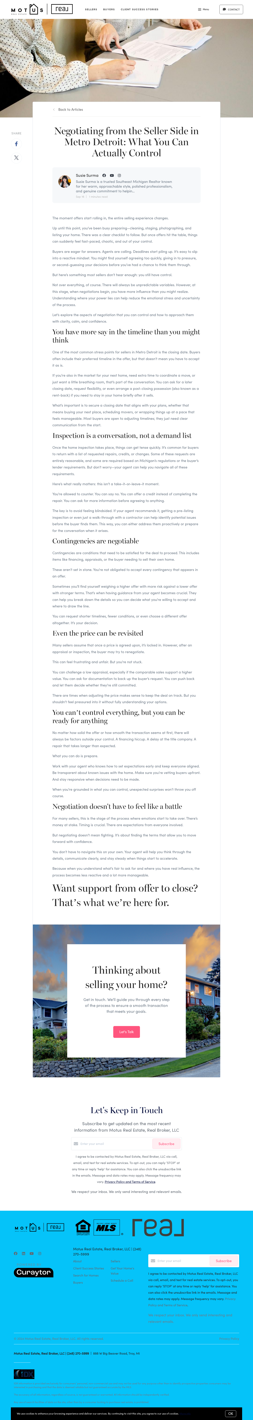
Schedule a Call (122, 1280)
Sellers (91, 9)
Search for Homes (86, 1275)
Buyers (109, 9)
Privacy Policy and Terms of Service (130, 1182)
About (77, 1261)
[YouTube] (32, 1253)
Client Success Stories (140, 9)
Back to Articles (70, 109)
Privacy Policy (229, 1338)
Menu (206, 9)
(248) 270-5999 (78, 1353)
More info (185, 1413)
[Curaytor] (33, 1276)
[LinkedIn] (23, 1253)
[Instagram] (39, 1253)
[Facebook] (15, 1253)
